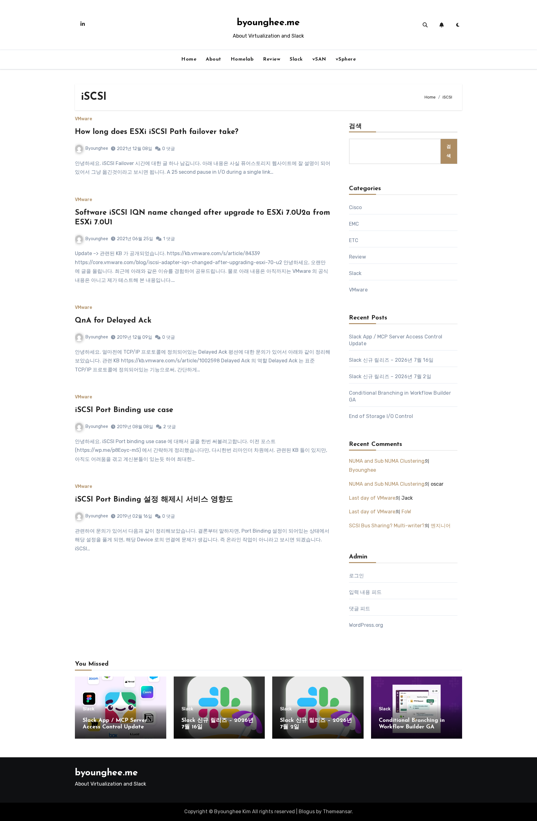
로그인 (356, 576)
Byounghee (96, 148)
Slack (296, 59)
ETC (354, 240)
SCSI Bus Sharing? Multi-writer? (387, 526)
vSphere (346, 59)
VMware (83, 119)
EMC (354, 224)
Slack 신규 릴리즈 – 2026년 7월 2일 (390, 376)
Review (271, 59)
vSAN (319, 59)
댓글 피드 (359, 609)
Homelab (242, 59)
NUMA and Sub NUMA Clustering (387, 461)
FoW (406, 512)
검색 (355, 126)
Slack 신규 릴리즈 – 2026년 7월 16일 (391, 360)
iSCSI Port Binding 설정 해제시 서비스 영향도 (154, 499)
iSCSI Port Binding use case (124, 410)
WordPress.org (366, 625)
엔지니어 (441, 526)
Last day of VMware (372, 498)
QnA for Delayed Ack (113, 320)
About (213, 59)
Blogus (307, 811)
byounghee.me (268, 23)
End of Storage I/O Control (381, 416)
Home (188, 59)
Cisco (355, 207)
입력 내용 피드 (365, 592)
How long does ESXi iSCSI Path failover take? (156, 132)
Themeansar (337, 811)
